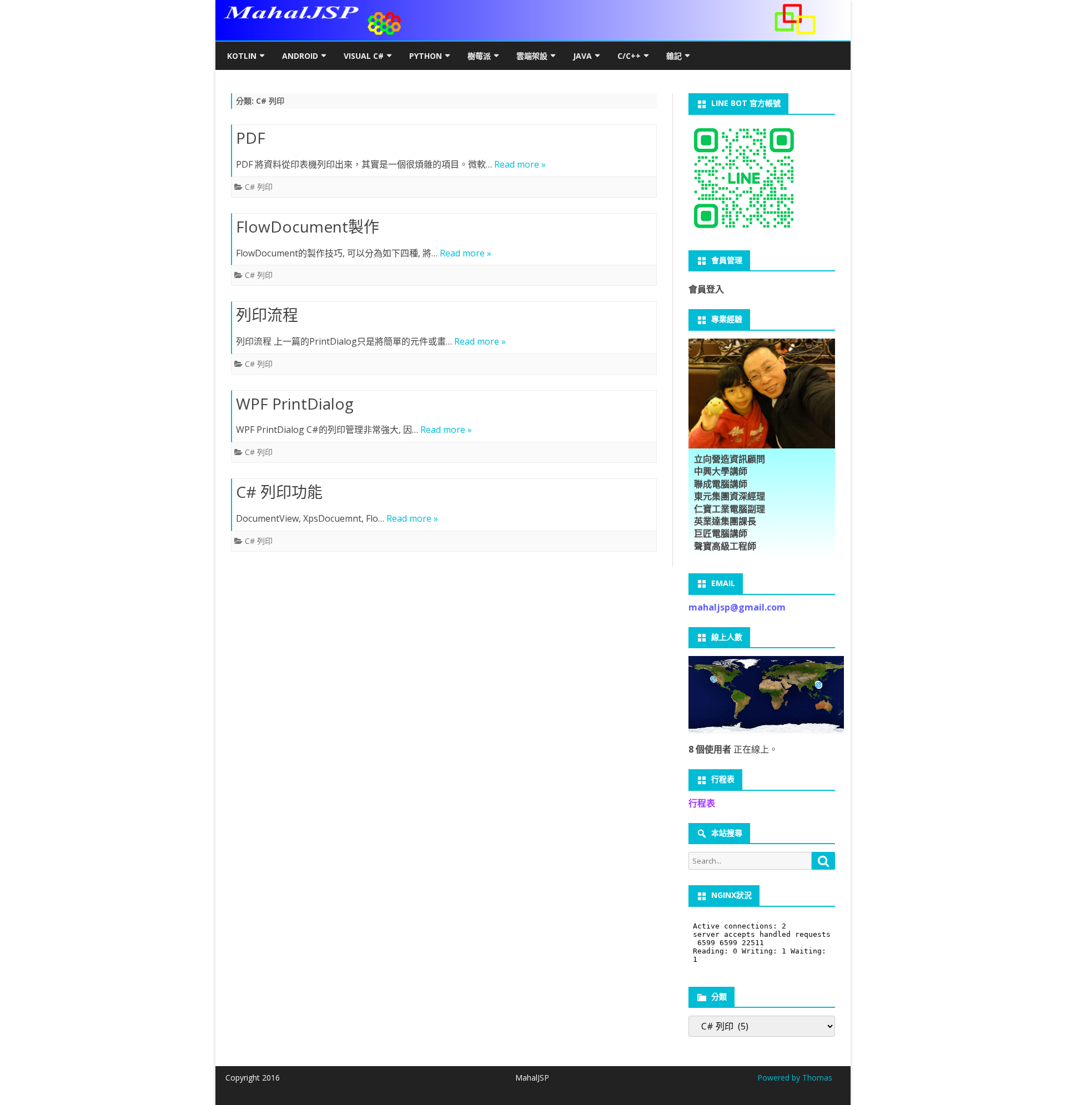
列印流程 (267, 314)
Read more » (520, 164)
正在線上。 (733, 749)
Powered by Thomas (794, 1077)
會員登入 (706, 289)
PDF (250, 137)
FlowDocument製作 (307, 226)
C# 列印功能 (279, 491)
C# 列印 (259, 186)
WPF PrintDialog (295, 403)
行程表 (701, 803)
